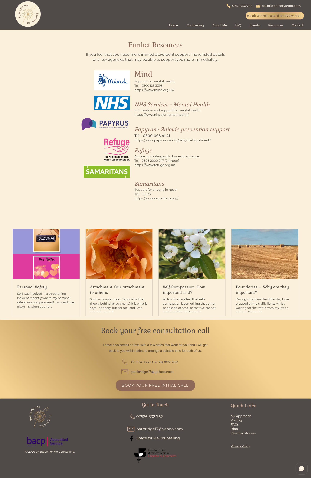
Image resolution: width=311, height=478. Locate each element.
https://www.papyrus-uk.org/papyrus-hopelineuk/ (172, 140)
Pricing (236, 420)
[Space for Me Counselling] (131, 438)
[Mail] (258, 6)
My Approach (241, 416)
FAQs (235, 424)
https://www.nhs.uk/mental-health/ (161, 114)
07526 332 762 (165, 362)
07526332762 (242, 6)
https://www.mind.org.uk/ (154, 90)
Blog (234, 429)
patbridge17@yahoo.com (281, 6)
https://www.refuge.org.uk (154, 165)
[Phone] (228, 5)
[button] (256, 25)
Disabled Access (243, 433)
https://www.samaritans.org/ (156, 198)
